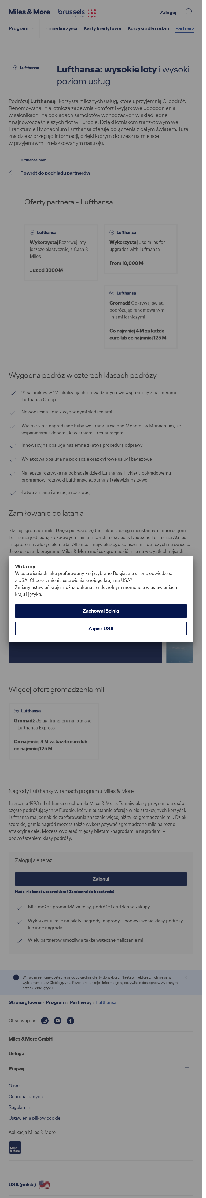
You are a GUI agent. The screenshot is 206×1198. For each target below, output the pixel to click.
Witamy (25, 566)
